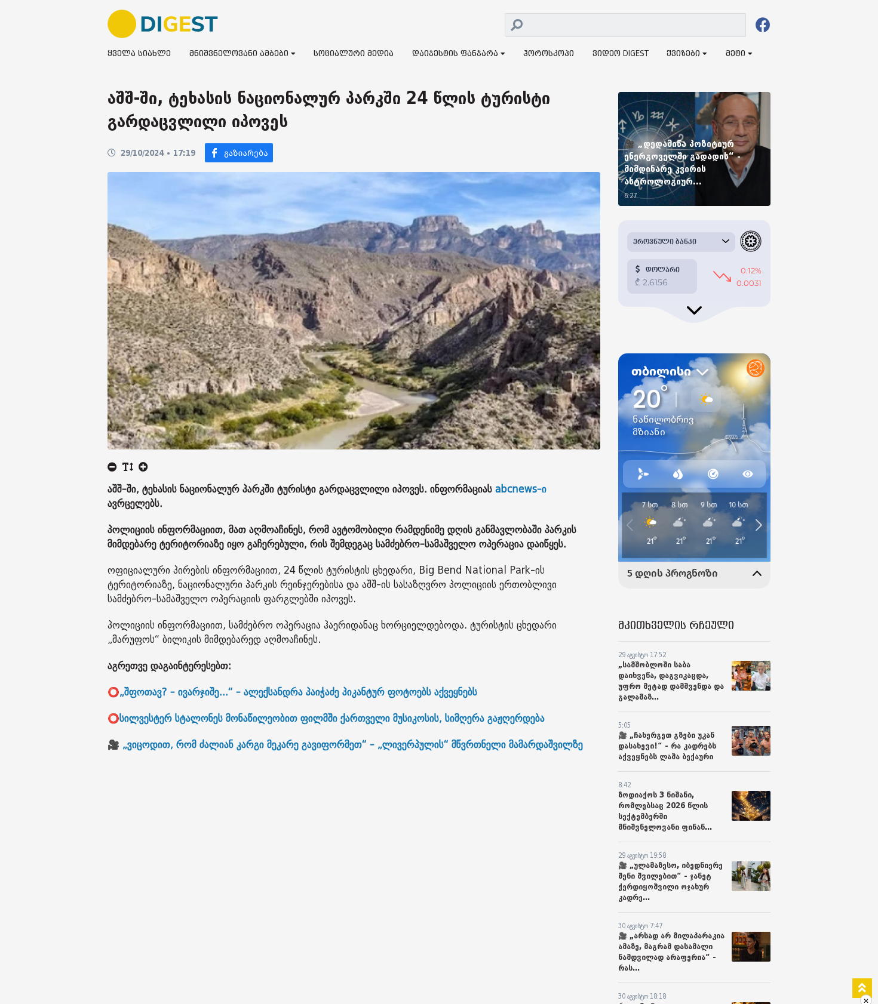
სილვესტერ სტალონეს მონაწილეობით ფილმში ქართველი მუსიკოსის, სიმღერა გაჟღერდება (332, 718)
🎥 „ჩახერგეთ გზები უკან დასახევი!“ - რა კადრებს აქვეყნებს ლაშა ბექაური (667, 746)
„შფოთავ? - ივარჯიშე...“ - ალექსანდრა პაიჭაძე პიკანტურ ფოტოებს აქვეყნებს (298, 692)
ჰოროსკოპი (548, 54)
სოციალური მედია (354, 54)
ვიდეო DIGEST (621, 54)
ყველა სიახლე (139, 54)
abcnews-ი (519, 489)
